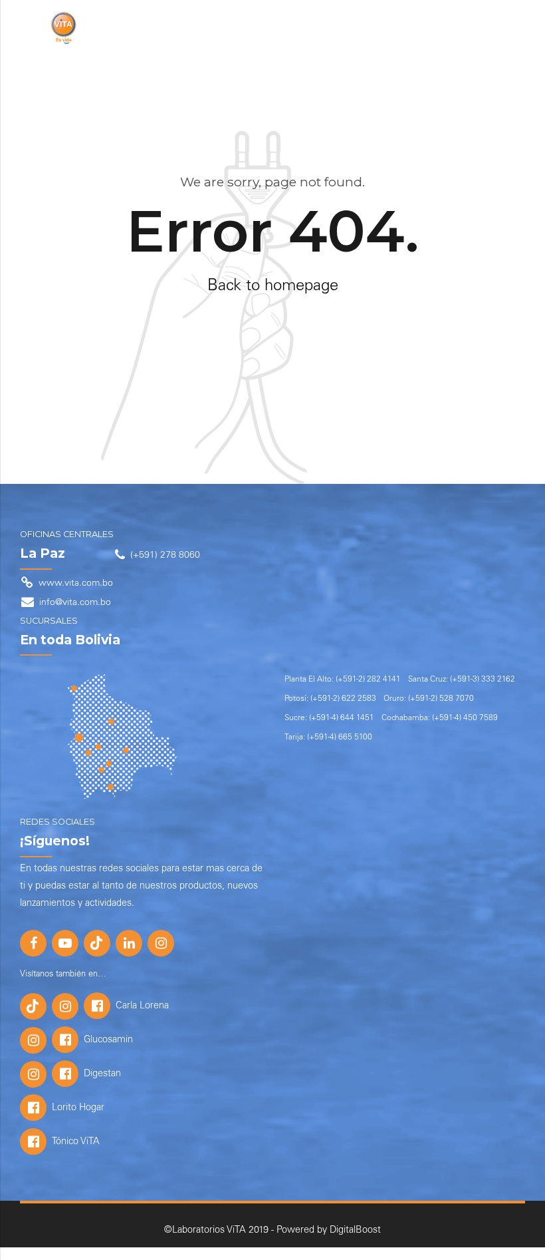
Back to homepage (272, 287)
